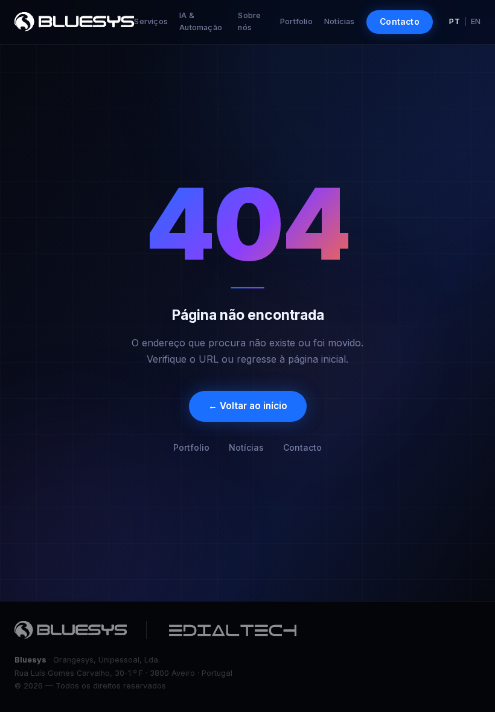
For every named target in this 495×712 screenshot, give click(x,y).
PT (454, 21)
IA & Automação (200, 21)
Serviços (151, 21)
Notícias (339, 21)
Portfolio (296, 21)
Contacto (400, 22)
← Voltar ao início (247, 406)
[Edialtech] (232, 630)
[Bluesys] (70, 630)
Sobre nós (249, 21)
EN (476, 21)
